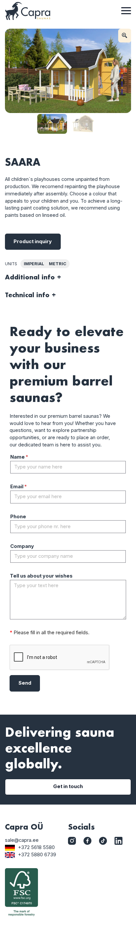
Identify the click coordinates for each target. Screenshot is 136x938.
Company (22, 546)
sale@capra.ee (22, 840)
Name (19, 457)
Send (24, 683)
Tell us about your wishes (41, 576)
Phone (18, 517)
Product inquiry (33, 241)
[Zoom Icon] (124, 36)
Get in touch (68, 786)
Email (18, 487)
